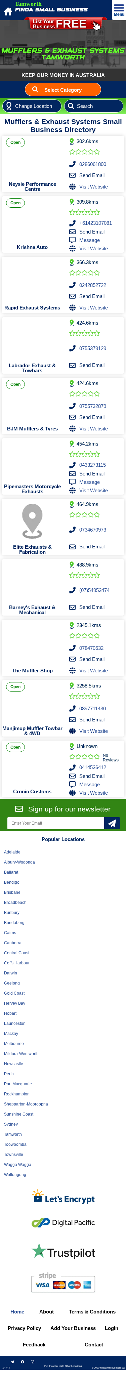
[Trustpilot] (63, 1251)
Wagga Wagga (17, 1164)
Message (89, 240)
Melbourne (14, 1043)
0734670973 (92, 529)
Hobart (10, 1013)
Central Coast (16, 953)
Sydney (11, 1124)
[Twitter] (12, 1361)
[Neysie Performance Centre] (32, 158)
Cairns (10, 932)
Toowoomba (15, 1144)
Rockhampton (17, 1094)
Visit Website (93, 186)
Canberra (13, 943)
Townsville (13, 1154)
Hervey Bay (14, 1003)
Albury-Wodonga (19, 862)
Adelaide (12, 852)
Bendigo (11, 882)
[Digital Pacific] (63, 1222)
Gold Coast (14, 993)
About (46, 1311)
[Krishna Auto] (32, 218)
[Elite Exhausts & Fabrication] (32, 521)
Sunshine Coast (18, 1114)
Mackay (11, 1033)
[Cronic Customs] (32, 763)
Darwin (10, 973)
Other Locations (73, 1366)
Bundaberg (14, 922)
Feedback (34, 1344)
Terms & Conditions (92, 1311)
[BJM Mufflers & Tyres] (32, 400)
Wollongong (15, 1174)
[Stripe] (63, 1282)
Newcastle (13, 1063)
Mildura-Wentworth (21, 1053)
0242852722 (92, 285)
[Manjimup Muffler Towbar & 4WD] (32, 702)
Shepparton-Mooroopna (26, 1104)
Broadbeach (15, 902)
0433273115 (92, 464)
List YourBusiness (60, 23)
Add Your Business (73, 1328)
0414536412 (92, 767)
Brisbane (12, 892)
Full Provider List (53, 1366)
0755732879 (92, 406)
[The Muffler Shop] (32, 642)
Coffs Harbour (17, 963)
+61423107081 (95, 222)
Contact (94, 1344)
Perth (9, 1074)
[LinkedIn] (32, 1373)
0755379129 (92, 348)
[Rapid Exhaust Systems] (32, 279)
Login (111, 1328)
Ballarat (11, 872)
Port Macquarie (18, 1084)
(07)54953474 (94, 590)
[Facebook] (22, 1361)
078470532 (91, 648)
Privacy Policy (24, 1328)
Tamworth (13, 1134)
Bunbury (11, 912)
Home (17, 1311)
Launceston (15, 1023)
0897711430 (92, 708)
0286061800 (92, 164)
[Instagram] (32, 1361)
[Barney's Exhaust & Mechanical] (32, 581)
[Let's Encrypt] (63, 1198)
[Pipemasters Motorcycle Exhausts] (32, 460)
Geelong (12, 983)
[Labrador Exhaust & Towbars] (32, 339)
